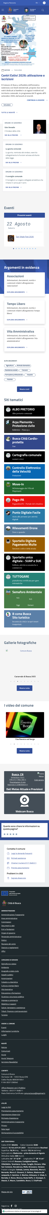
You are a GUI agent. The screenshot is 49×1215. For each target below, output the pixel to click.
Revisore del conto (8, 944)
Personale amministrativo (11, 936)
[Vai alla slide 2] (16, 248)
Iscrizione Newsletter (9, 1062)
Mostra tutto (24, 750)
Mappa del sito (7, 1191)
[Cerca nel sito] (43, 10)
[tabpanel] (24, 664)
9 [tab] (38, 681)
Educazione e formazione (11, 993)
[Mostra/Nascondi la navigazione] (2, 10)
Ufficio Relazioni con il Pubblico (13, 1087)
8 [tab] (35, 681)
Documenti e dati (8, 925)
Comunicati (5, 1051)
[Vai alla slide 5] (24, 248)
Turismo (4, 1015)
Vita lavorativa (7, 989)
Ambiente (5, 967)
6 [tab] (28, 681)
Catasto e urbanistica (9, 982)
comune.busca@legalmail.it (34, 1093)
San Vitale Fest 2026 (25, 236)
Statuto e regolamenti (9, 947)
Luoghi (4, 1034)
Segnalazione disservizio (10, 1114)
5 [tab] (24, 681)
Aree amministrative (9, 918)
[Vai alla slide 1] (13, 248)
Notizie (4, 1047)
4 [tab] (21, 681)
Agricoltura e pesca (8, 963)
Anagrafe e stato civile (10, 971)
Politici (4, 940)
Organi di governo (8, 933)
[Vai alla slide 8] (32, 248)
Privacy (4, 1125)
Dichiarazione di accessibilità (12, 1132)
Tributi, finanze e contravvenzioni (14, 1011)
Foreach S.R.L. (17, 1209)
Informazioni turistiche (10, 1031)
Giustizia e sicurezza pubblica (12, 996)
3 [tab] (18, 681)
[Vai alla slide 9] (35, 248)
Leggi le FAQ (6, 1107)
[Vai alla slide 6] (27, 248)
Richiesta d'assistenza (9, 1118)
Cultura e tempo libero (10, 985)
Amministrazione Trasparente (12, 914)
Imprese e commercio (9, 1000)
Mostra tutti (24, 389)
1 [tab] (11, 681)
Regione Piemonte (9, 3)
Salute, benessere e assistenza (13, 1007)
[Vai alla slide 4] (21, 248)
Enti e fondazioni (7, 929)
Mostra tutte (24, 688)
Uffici (3, 951)
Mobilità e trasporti (8, 1004)
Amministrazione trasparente (12, 1121)
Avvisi (3, 1054)
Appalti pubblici (7, 974)
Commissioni (6, 922)
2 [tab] (14, 681)
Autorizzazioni (6, 978)
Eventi (3, 1027)
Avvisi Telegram (7, 1058)
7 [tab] (31, 681)
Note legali (5, 1129)
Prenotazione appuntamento (12, 1110)
